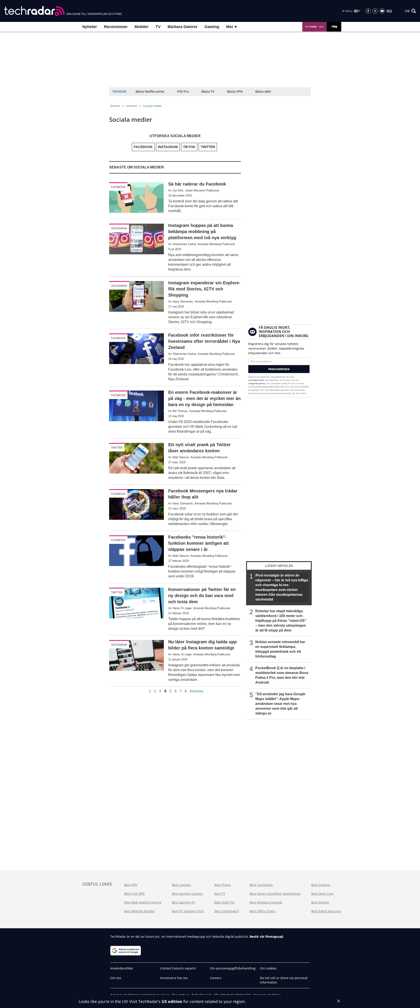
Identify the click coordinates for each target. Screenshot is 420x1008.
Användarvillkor (121, 968)
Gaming (212, 27)
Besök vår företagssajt (266, 936)
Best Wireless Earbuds (266, 902)
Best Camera (320, 885)
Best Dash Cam (322, 893)
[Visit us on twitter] (375, 11)
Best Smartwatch (226, 911)
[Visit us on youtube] (382, 11)
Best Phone (222, 885)
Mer (230, 27)
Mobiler (142, 27)
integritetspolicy (256, 383)
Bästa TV (207, 91)
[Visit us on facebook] (368, 11)
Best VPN (130, 885)
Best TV (219, 893)
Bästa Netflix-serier (150, 91)
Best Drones (320, 902)
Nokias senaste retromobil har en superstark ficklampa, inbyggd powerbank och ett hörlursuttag (280, 649)
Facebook (118, 187)
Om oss (115, 978)
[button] (410, 11)
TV (158, 27)
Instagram (119, 228)
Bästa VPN (235, 91)
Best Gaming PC (183, 902)
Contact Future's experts (178, 968)
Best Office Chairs (263, 911)
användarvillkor (256, 380)
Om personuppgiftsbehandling (233, 968)
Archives (196, 691)
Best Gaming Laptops (187, 893)
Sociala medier (152, 106)
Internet (131, 106)
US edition (172, 1001)
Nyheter (89, 27)
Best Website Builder (139, 911)
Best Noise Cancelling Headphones (275, 893)
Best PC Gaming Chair (188, 911)
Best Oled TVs (224, 902)
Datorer (115, 106)
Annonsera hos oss (174, 978)
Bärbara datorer (183, 27)
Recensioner (116, 27)
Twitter (116, 447)
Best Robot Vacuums (326, 911)
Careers (215, 978)
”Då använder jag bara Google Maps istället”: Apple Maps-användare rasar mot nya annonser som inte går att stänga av (280, 703)
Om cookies (268, 968)
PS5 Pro (183, 91)
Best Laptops (181, 885)
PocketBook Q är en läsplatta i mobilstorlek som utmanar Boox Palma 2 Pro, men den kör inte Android (281, 675)
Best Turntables (261, 885)
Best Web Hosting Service (142, 902)
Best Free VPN (134, 893)
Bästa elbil (263, 91)
